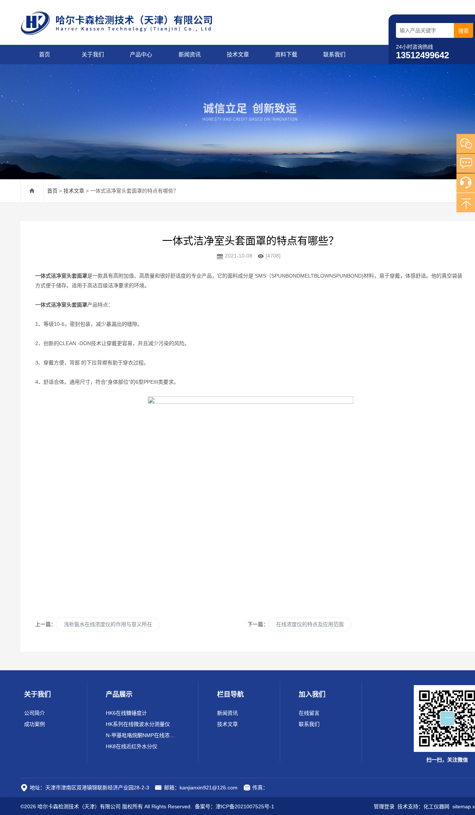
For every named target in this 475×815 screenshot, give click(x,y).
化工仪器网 (436, 806)
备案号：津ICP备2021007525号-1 (234, 806)
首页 (44, 54)
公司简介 (34, 713)
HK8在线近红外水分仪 (131, 746)
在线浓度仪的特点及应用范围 (310, 624)
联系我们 (334, 54)
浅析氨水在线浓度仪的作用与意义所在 (108, 624)
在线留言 (309, 713)
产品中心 (141, 54)
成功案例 (34, 724)
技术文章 (238, 54)
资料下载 (286, 54)
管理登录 (384, 806)
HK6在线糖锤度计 (126, 713)
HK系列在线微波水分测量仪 (138, 724)
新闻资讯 (189, 54)
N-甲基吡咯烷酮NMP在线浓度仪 (143, 735)
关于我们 (93, 54)
